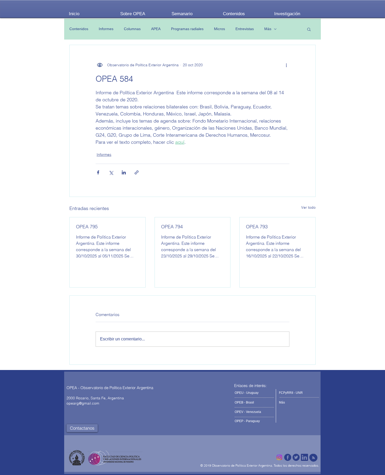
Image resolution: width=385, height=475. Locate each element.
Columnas (132, 29)
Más (267, 29)
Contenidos (78, 29)
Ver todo (308, 207)
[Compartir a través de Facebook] (98, 172)
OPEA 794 (172, 227)
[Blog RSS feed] (313, 458)
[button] (308, 29)
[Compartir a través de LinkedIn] (123, 172)
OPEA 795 (87, 227)
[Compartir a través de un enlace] (136, 172)
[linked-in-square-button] (304, 457)
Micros (219, 29)
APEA (156, 29)
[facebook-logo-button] (287, 457)
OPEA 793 (257, 227)
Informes (106, 29)
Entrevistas (244, 29)
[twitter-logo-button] (296, 457)
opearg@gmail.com (83, 403)
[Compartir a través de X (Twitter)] (110, 172)
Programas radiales (187, 29)
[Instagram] (279, 457)
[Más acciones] (286, 65)
